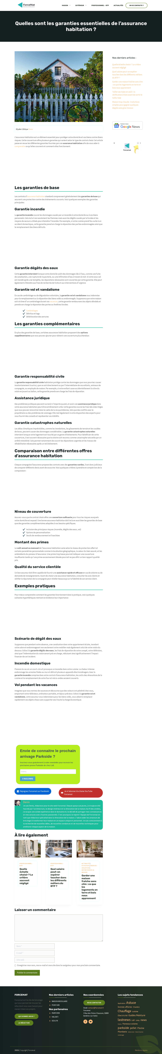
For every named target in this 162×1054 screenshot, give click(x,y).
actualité (86, 863)
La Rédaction (24, 1023)
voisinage (121, 1035)
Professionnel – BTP (100, 5)
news (144, 1020)
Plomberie (122, 1031)
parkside (123, 1028)
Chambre (136, 1007)
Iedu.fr (55, 1021)
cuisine (135, 1011)
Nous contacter (94, 1003)
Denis (26, 802)
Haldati (55, 1017)
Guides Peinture (136, 1015)
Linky (138, 1020)
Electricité (122, 1015)
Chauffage (124, 1011)
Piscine (140, 1027)
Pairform (56, 1013)
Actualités (118, 5)
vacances (54, 301)
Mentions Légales (141, 1050)
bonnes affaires (125, 1006)
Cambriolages (32, 310)
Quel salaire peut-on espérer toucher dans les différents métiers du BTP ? (58, 877)
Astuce (131, 1002)
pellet (133, 1028)
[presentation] (28, 848)
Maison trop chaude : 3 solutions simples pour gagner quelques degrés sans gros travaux (125, 105)
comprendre (20, 146)
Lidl (133, 1020)
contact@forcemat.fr (96, 1008)
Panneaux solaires (130, 1023)
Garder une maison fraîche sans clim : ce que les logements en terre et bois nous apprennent (127, 84)
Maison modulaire (59, 1001)
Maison (65, 5)
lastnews (124, 1019)
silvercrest (131, 1032)
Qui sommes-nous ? (26, 1016)
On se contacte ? (136, 5)
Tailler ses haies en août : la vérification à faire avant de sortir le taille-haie (127, 94)
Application (121, 1003)
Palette (120, 1024)
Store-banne (139, 1032)
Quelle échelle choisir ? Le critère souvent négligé (26, 876)
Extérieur (79, 5)
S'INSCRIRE (27, 779)
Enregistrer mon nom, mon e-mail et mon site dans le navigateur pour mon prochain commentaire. (58, 965)
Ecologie (85, 865)
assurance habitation (36, 196)
